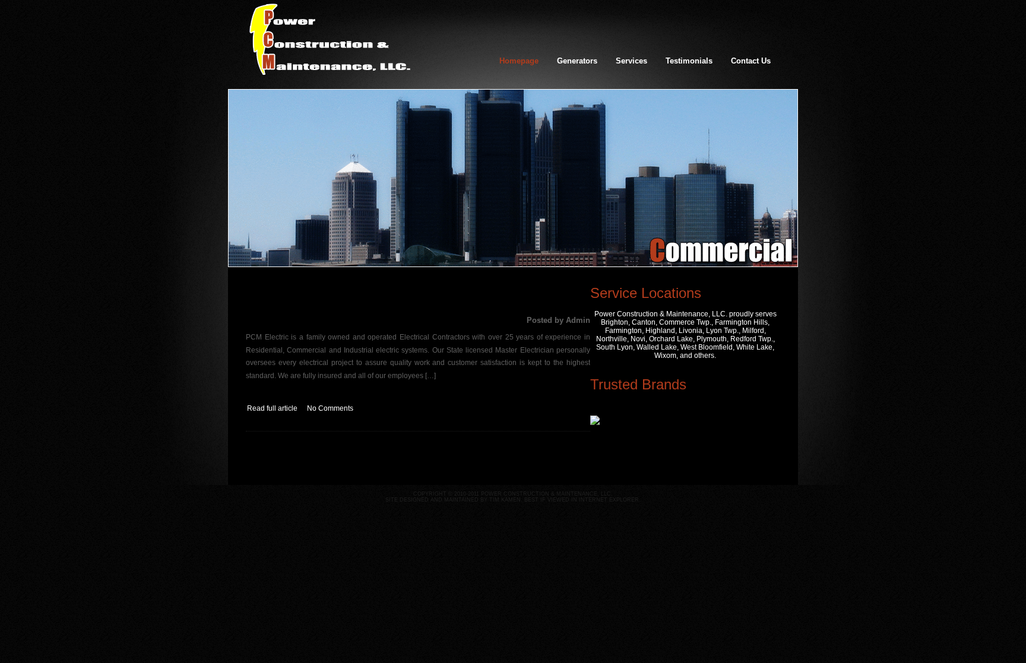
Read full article (272, 408)
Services (631, 60)
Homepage (519, 60)
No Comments (330, 408)
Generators (577, 60)
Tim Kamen (505, 500)
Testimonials (689, 60)
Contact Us (751, 60)
